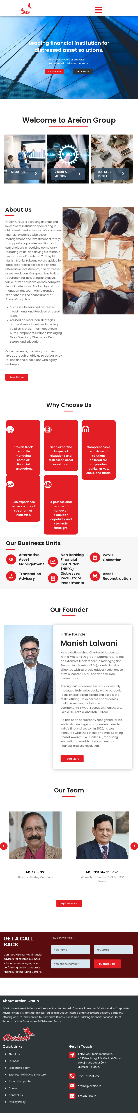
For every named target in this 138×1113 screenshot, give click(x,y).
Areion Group (87, 1096)
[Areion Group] (72, 1096)
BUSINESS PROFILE (104, 174)
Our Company (54, 71)
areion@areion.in (89, 1086)
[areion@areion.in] (72, 1086)
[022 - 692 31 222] (72, 1076)
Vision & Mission (60, 174)
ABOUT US (18, 172)
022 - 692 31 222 (89, 1076)
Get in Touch (83, 71)
